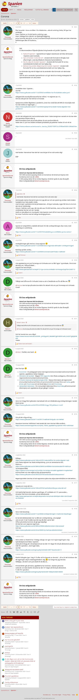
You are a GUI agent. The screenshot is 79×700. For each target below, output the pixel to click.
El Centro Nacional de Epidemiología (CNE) (33, 380)
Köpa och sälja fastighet (11, 667)
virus (32, 19)
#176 (75, 455)
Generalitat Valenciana (26, 386)
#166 (75, 190)
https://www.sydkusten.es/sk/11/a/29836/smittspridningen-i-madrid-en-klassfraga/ (43, 514)
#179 (75, 536)
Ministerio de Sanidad (26, 376)
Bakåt (5, 23)
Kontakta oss (47, 695)
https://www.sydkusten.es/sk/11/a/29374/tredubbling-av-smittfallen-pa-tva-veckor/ (43, 232)
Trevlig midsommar (11, 682)
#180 (75, 554)
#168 (75, 240)
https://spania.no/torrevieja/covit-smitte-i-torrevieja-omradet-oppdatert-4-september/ (44, 470)
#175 (75, 414)
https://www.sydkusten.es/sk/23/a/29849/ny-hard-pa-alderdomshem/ (39, 530)
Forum (4, 10)
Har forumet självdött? (12, 640)
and (25, 344)
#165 (75, 149)
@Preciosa (19, 285)
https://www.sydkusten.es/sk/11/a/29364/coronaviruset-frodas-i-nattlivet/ (40, 252)
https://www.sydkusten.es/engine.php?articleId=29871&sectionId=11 (39, 550)
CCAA (22, 384)
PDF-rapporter (45, 376)
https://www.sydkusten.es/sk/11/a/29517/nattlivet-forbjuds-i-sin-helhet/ (40, 419)
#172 (75, 349)
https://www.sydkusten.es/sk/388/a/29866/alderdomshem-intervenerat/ (40, 526)
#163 (75, 113)
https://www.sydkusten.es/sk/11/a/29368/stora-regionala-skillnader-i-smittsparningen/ (45, 246)
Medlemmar (28, 10)
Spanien (7, 679)
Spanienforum (8, 57)
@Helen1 (18, 352)
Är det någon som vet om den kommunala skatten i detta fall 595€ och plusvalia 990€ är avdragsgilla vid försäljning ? (20, 661)
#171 (75, 319)
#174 (75, 398)
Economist (22, 372)
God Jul (7, 653)
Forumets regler (56, 695)
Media (19, 10)
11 (24, 23)
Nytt (11, 10)
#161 (75, 27)
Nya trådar (7, 617)
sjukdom (27, 19)
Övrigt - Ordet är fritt (11, 631)
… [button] (11, 23)
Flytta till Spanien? (29, 54)
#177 (75, 483)
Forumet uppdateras (11, 676)
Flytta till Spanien (42, 10)
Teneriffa (7, 637)
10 (21, 23)
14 (29, 23)
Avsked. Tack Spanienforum (14, 627)
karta (68, 382)
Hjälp (73, 695)
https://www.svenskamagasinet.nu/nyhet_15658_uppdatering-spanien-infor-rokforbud (44, 425)
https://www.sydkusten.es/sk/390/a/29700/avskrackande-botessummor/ (40, 474)
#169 (75, 260)
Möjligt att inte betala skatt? (14, 669)
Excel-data (60, 386)
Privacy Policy (66, 695)
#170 (75, 278)
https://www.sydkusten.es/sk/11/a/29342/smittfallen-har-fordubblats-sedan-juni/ (43, 93)
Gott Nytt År (9, 646)
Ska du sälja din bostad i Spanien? (34, 62)
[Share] (72, 27)
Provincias (30, 384)
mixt (4, 19)
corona (22, 19)
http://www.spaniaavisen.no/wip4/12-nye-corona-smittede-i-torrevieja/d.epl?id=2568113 (45, 269)
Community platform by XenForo (39, 698)
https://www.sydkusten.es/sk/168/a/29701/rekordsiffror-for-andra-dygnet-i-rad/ (42, 460)
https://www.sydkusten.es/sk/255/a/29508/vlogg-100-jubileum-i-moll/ (39, 405)
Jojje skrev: (20, 194)
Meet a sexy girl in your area (14, 620)
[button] (14, 10)
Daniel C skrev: (21, 322)
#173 (75, 365)
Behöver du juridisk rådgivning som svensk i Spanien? (41, 66)
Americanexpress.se (42, 181)
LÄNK (37, 177)
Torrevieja (8, 643)
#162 (75, 85)
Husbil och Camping (10, 624)
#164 (75, 133)
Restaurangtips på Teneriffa (14, 633)
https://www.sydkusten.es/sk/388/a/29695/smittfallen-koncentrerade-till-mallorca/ (43, 466)
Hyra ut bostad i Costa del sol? (33, 58)
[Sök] (76, 10)
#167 (75, 222)
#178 (75, 508)
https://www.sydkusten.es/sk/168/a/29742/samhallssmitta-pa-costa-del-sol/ (41, 488)
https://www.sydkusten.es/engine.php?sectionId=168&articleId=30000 (39, 572)
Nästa (34, 23)
